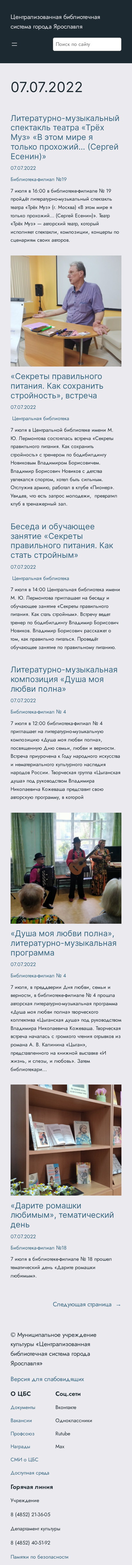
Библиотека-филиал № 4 (38, 711)
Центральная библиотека (40, 418)
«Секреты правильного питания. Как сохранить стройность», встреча (57, 386)
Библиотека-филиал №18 (39, 1247)
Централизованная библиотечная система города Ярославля (55, 21)
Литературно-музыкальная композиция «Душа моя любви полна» (64, 679)
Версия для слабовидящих (47, 1378)
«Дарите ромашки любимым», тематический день (62, 1215)
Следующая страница (87, 1304)
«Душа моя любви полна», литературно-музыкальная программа (64, 943)
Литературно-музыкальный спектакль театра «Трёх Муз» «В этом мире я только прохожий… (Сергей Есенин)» (65, 137)
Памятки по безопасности (40, 1557)
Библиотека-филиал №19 (39, 179)
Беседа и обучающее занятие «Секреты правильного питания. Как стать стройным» (62, 541)
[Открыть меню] (14, 44)
